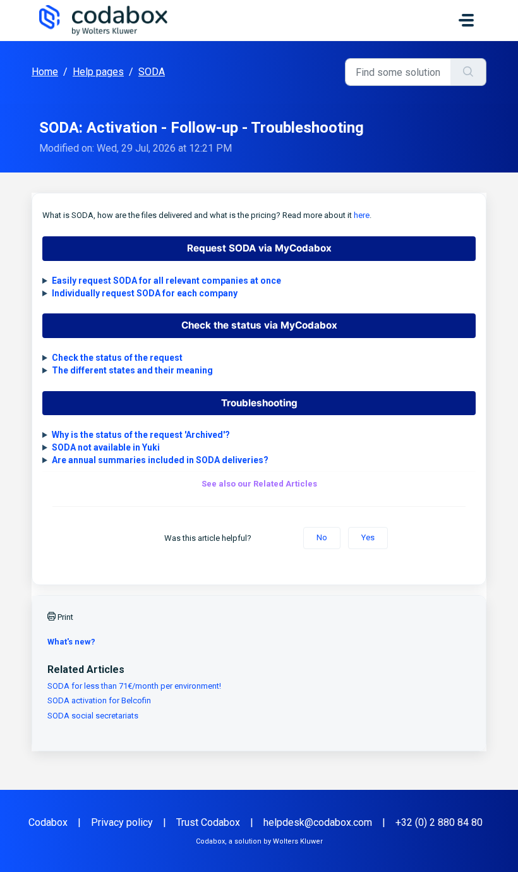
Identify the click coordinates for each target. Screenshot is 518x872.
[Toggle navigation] (466, 20)
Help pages (98, 72)
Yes (368, 537)
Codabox (48, 822)
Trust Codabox (208, 822)
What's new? (71, 641)
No (321, 537)
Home (45, 72)
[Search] (468, 72)
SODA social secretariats (92, 715)
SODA (151, 72)
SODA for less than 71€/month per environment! (134, 686)
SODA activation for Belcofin (99, 700)
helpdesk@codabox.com (317, 822)
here (362, 215)
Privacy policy (122, 822)
